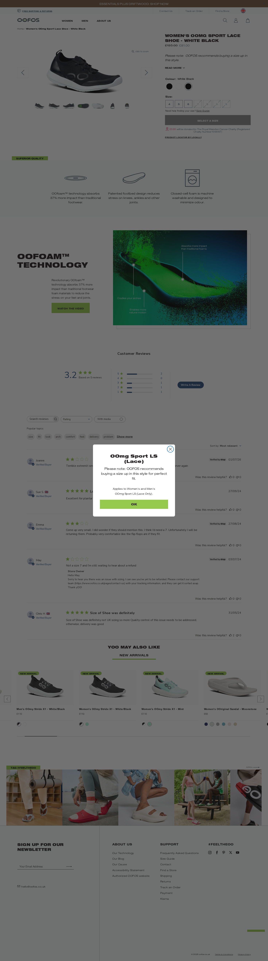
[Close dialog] (170, 449)
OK (134, 504)
